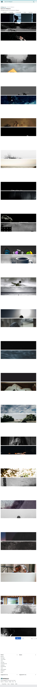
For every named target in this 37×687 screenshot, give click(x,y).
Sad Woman (2, 670)
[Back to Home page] (2, 2)
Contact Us (6, 681)
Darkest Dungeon (3, 669)
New (13, 681)
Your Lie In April (18, 12)
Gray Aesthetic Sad (4, 663)
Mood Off (4, 12)
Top (15, 681)
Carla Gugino (11, 12)
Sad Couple (30, 12)
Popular (10, 681)
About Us (2, 681)
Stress (25, 12)
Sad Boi (2, 672)
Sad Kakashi (2, 665)
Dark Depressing (3, 666)
